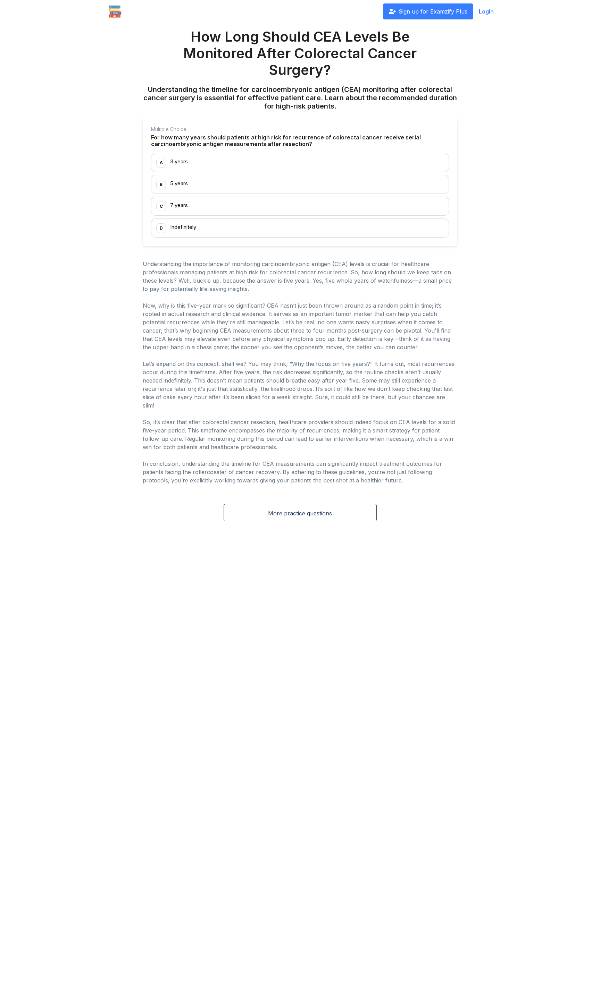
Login (486, 11)
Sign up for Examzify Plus (433, 11)
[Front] (115, 11)
